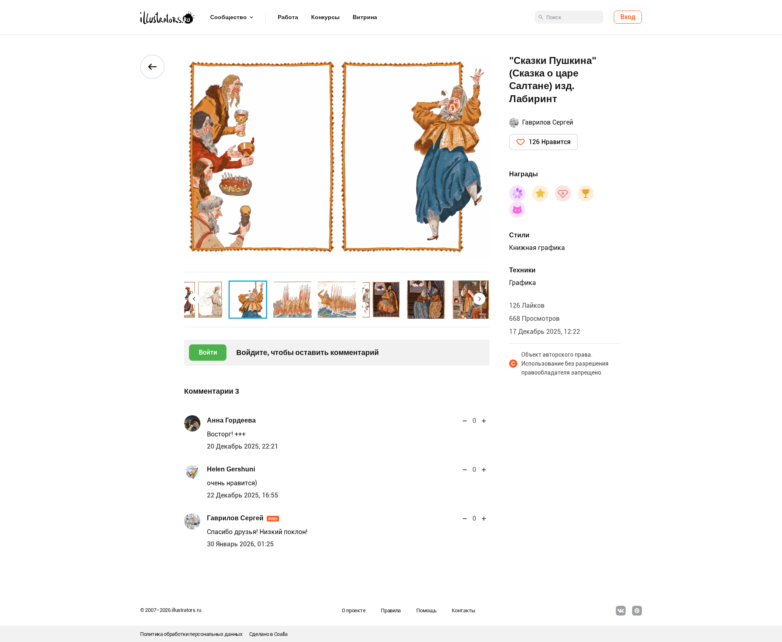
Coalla (281, 634)
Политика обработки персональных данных (191, 634)
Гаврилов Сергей (242, 518)
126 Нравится (550, 142)
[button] (194, 299)
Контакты (463, 610)
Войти (208, 352)
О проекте (353, 610)
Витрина (365, 17)
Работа (288, 17)
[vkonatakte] (621, 611)
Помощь (426, 610)
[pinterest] (637, 611)
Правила (391, 610)
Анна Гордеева (231, 420)
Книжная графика (537, 248)
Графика (522, 283)
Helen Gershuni (231, 469)
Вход (627, 17)
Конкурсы (325, 17)
